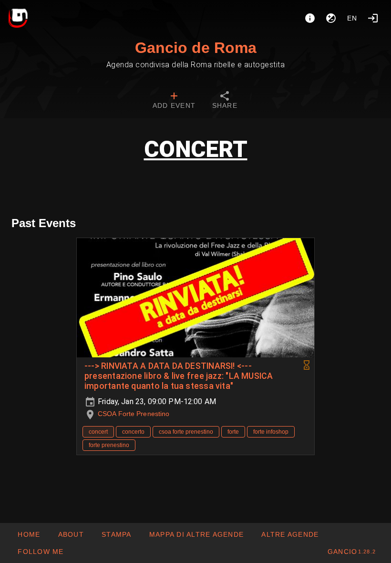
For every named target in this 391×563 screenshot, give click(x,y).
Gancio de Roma (196, 47)
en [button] (352, 18)
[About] (309, 18)
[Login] (372, 18)
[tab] (174, 101)
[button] (289, 534)
